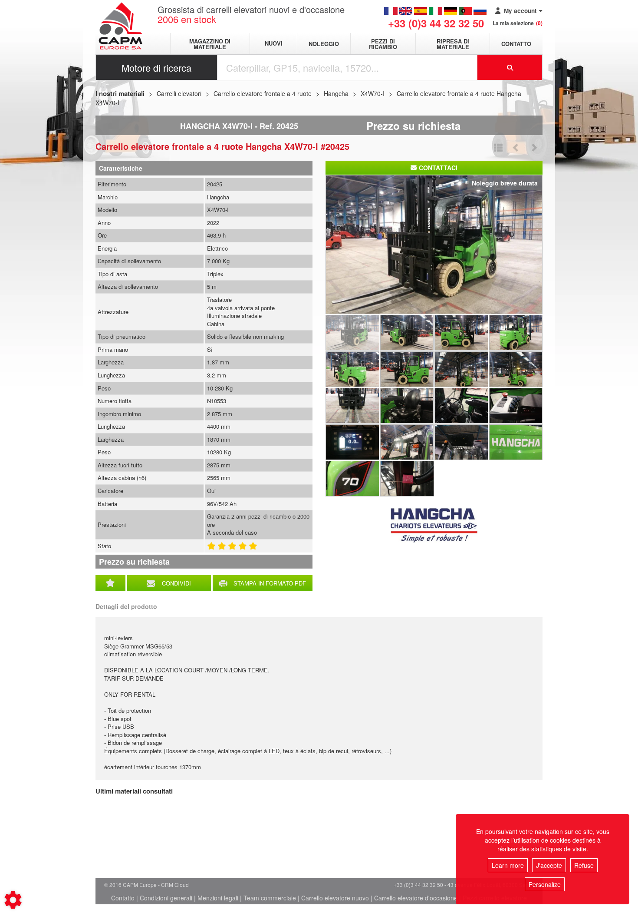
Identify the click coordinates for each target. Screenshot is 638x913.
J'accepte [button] (549, 865)
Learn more (508, 865)
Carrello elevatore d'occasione (415, 897)
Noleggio (324, 43)
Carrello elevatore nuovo (335, 897)
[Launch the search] (510, 67)
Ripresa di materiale (453, 44)
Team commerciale (269, 897)
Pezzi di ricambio (383, 44)
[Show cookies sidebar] (13, 900)
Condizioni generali (166, 897)
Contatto (516, 43)
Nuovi (274, 44)
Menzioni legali (217, 897)
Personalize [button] (545, 884)
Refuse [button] (584, 865)
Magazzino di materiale (209, 44)
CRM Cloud (175, 884)
